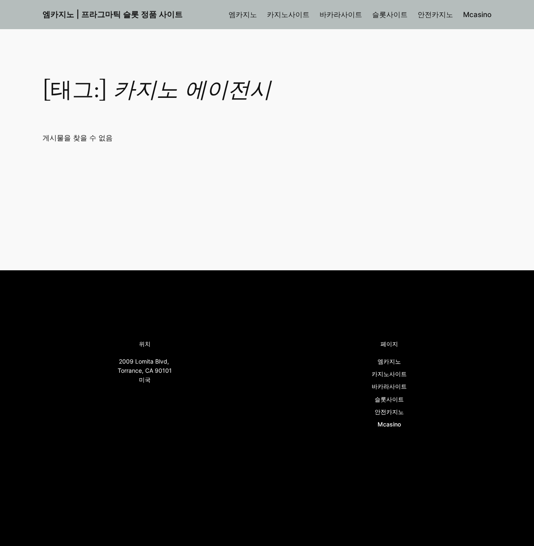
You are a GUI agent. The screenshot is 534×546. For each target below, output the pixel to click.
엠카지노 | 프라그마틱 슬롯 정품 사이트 (113, 14)
